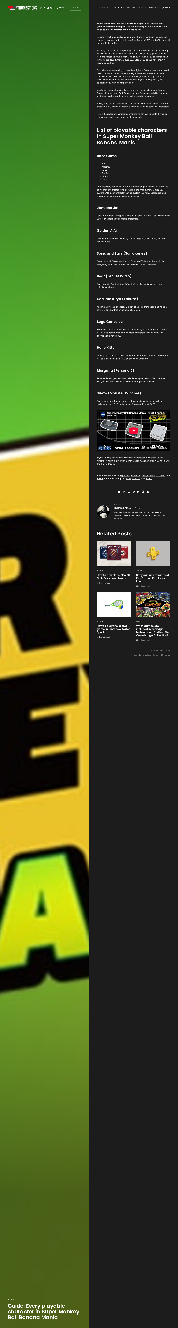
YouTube (160, 475)
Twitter (100, 478)
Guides (11, 1299)
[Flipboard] (48, 8)
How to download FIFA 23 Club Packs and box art (113, 576)
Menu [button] (75, 8)
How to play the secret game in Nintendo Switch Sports (113, 629)
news (128, 478)
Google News (148, 475)
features (136, 478)
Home (99, 8)
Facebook (135, 475)
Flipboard (124, 475)
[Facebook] (51, 8)
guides (149, 478)
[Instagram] (44, 8)
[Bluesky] (41, 8)
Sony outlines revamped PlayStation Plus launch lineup (152, 578)
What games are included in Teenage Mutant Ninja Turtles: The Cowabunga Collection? (152, 630)
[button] (61, 8)
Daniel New (122, 508)
